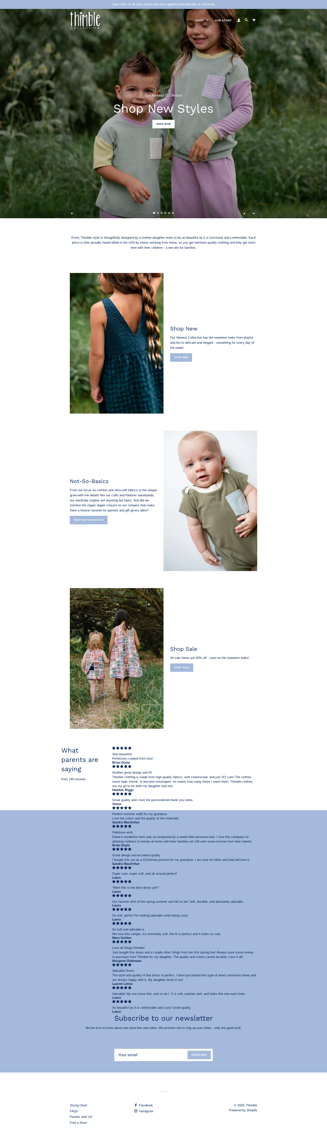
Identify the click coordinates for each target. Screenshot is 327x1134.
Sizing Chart (78, 1105)
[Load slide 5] (169, 213)
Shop (200, 20)
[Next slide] (253, 213)
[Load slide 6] (173, 213)
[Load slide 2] (158, 213)
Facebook (145, 1105)
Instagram (145, 1111)
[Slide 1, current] (154, 213)
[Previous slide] (72, 213)
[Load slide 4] (165, 213)
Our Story (223, 20)
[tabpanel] (163, 109)
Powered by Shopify (243, 1110)
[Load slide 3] (162, 213)
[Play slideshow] (244, 213)
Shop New (181, 357)
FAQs (74, 1111)
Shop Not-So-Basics (89, 519)
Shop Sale (181, 667)
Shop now (163, 123)
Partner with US (81, 1117)
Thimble (251, 1105)
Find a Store (78, 1123)
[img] (184, 748)
